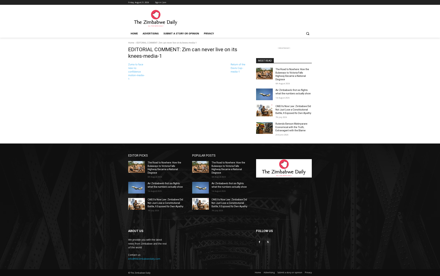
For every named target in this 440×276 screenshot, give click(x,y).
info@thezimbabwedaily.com (144, 258)
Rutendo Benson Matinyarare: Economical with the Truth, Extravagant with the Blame (292, 127)
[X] (268, 242)
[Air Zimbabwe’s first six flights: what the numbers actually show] (264, 94)
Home (131, 42)
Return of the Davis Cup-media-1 (238, 68)
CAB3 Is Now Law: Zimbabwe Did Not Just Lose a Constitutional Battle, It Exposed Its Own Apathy (293, 109)
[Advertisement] (245, 18)
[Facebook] (259, 242)
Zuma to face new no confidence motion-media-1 (136, 71)
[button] (308, 33)
